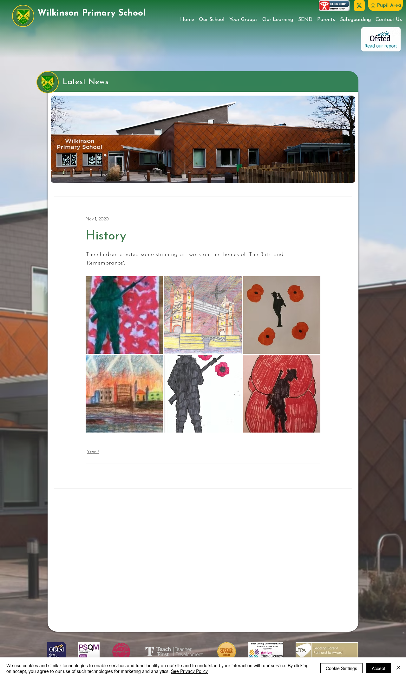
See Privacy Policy (189, 671)
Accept (378, 668)
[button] (385, 5)
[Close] (398, 668)
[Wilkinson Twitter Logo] (359, 5)
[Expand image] (124, 314)
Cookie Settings (341, 668)
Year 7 (93, 452)
